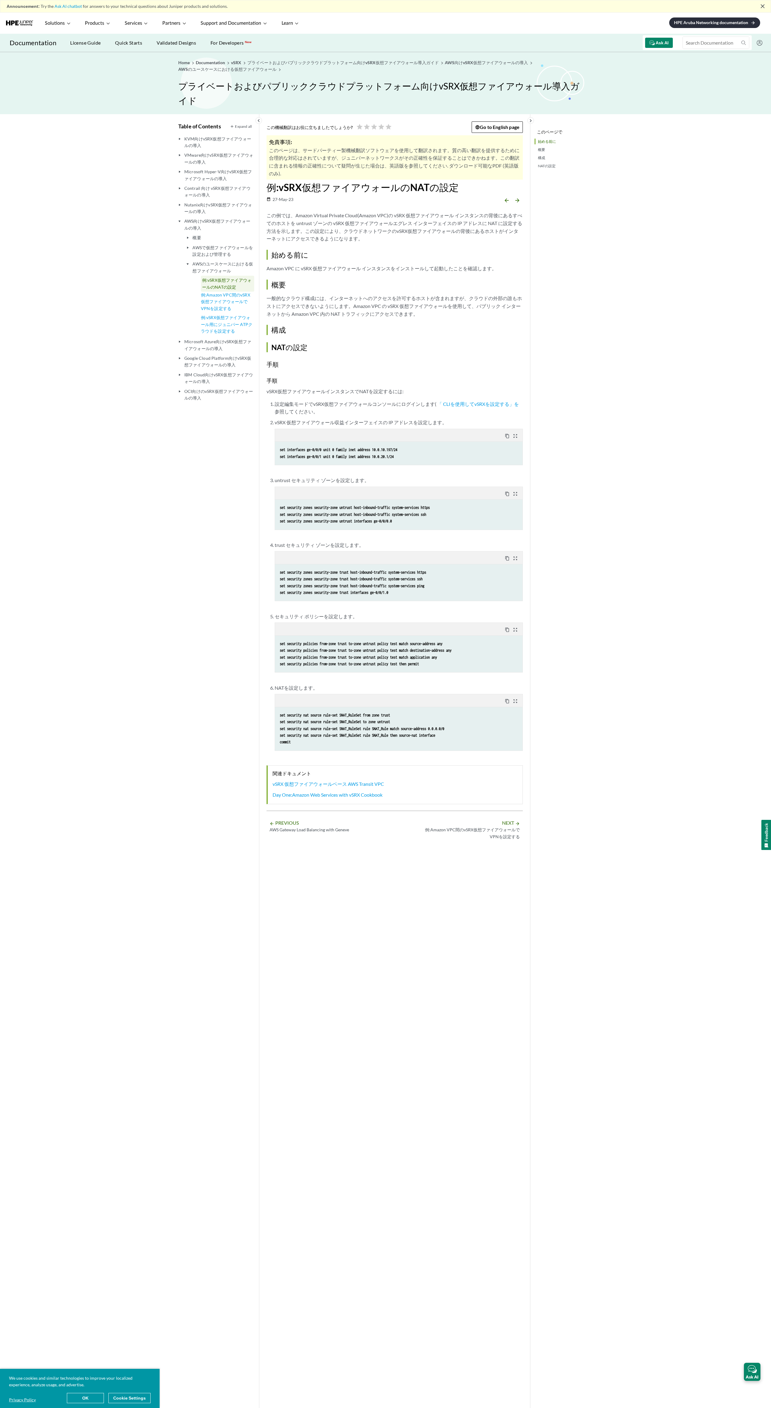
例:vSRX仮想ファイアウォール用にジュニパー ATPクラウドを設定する (226, 324)
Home (184, 62)
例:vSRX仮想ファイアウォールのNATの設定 (226, 283)
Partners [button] (171, 23)
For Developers (231, 42)
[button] (752, 1372)
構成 (541, 157)
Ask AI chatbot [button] (68, 6)
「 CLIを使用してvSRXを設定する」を (478, 404)
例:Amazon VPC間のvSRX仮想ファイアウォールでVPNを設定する (225, 301)
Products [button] (94, 23)
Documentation (33, 43)
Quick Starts (128, 42)
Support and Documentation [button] (231, 23)
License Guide (85, 42)
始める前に (547, 141)
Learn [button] (287, 23)
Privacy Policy (22, 1399)
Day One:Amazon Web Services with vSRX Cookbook (327, 795)
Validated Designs (176, 42)
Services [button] (133, 23)
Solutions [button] (55, 23)
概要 (541, 149)
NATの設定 (547, 166)
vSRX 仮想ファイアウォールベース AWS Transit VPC (328, 784)
